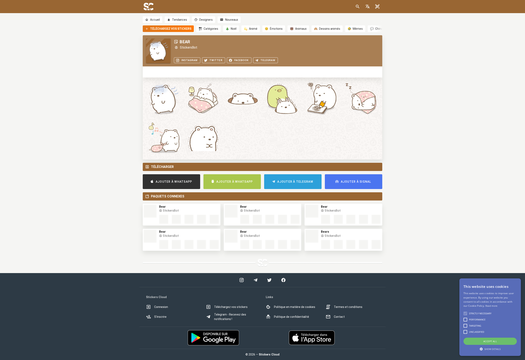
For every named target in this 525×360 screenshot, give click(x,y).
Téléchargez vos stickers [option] (231, 307)
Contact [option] (339, 316)
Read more (491, 305)
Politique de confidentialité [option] (291, 316)
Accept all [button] (490, 341)
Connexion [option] (161, 307)
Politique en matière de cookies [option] (294, 307)
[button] (367, 6)
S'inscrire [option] (160, 316)
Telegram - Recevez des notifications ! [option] (230, 317)
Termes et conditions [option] (348, 307)
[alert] (490, 317)
